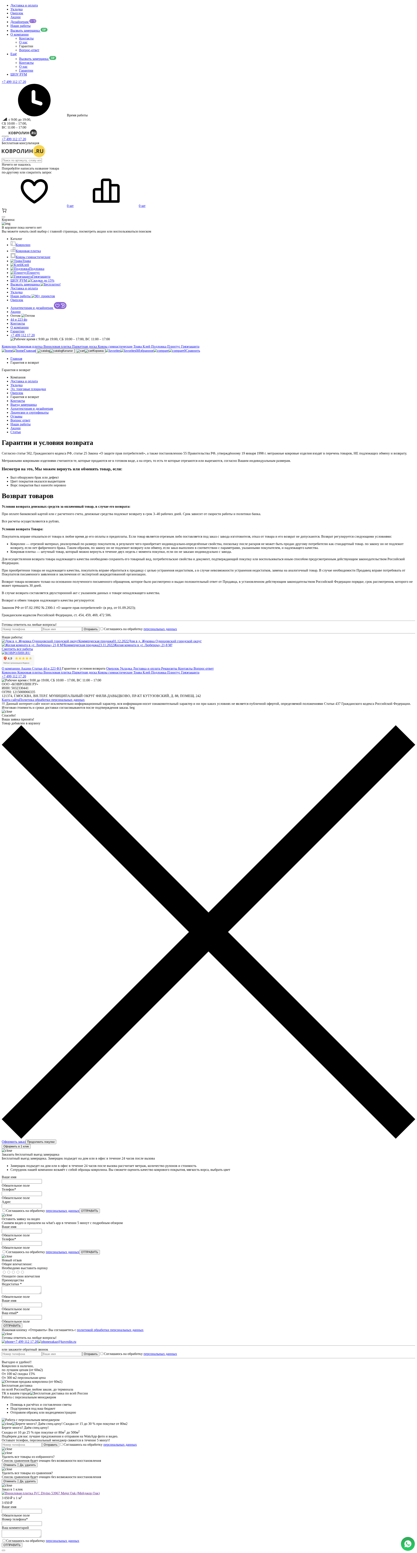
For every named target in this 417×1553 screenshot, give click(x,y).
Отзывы (16, 416)
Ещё (13, 54)
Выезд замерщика (23, 404)
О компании (19, 34)
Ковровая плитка (28, 251)
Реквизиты (169, 668)
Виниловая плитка (57, 346)
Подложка (36, 269)
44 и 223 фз (18, 319)
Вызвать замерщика (25, 30)
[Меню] (7, 136)
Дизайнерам (19, 22)
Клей (25, 265)
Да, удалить (28, 1465)
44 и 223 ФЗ (52, 668)
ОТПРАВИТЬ (89, 1211)
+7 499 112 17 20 (14, 139)
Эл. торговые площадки (28, 389)
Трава (26, 261)
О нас (23, 42)
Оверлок (16, 13)
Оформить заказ (13, 1141)
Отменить (9, 1465)
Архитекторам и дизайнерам (32, 308)
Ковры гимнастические (33, 257)
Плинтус (33, 272)
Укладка (16, 9)
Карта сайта (10, 700)
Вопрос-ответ (29, 50)
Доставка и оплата (24, 5)
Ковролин (23, 245)
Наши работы (20, 26)
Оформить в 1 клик (16, 1146)
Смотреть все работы (17, 649)
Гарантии (26, 70)
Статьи (15, 432)
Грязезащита (41, 276)
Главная (16, 358)
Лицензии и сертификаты (29, 412)
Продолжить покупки (41, 1141)
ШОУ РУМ (18, 74)
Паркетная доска (85, 346)
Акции (15, 17)
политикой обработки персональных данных (110, 1330)
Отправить (91, 629)
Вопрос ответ (20, 420)
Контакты (26, 38)
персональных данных (160, 629)
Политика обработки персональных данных (52, 700)
